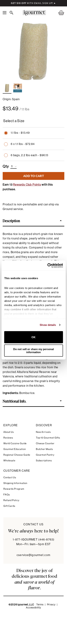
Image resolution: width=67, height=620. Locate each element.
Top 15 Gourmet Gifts (48, 438)
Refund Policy (11, 500)
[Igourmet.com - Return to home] (34, 13)
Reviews (8, 438)
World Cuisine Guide (15, 443)
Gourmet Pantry (45, 455)
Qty (6, 166)
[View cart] (59, 13)
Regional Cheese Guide (16, 455)
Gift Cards (9, 506)
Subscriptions (44, 460)
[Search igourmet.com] (12, 12)
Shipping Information (15, 483)
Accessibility (33, 607)
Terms (40, 604)
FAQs (6, 494)
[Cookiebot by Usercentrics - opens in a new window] (48, 265)
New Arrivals (43, 432)
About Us (8, 432)
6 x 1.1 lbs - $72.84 (23, 144)
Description (11, 220)
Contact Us (9, 477)
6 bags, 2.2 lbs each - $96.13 (29, 155)
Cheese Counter (45, 443)
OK (33, 337)
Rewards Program (13, 489)
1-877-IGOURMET (33, 539)
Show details (48, 324)
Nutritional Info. (14, 401)
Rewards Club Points (27, 184)
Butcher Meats (44, 449)
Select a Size (13, 121)
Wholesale (9, 460)
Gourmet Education (14, 449)
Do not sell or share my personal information (33, 351)
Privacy (51, 604)
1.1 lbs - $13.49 (20, 132)
